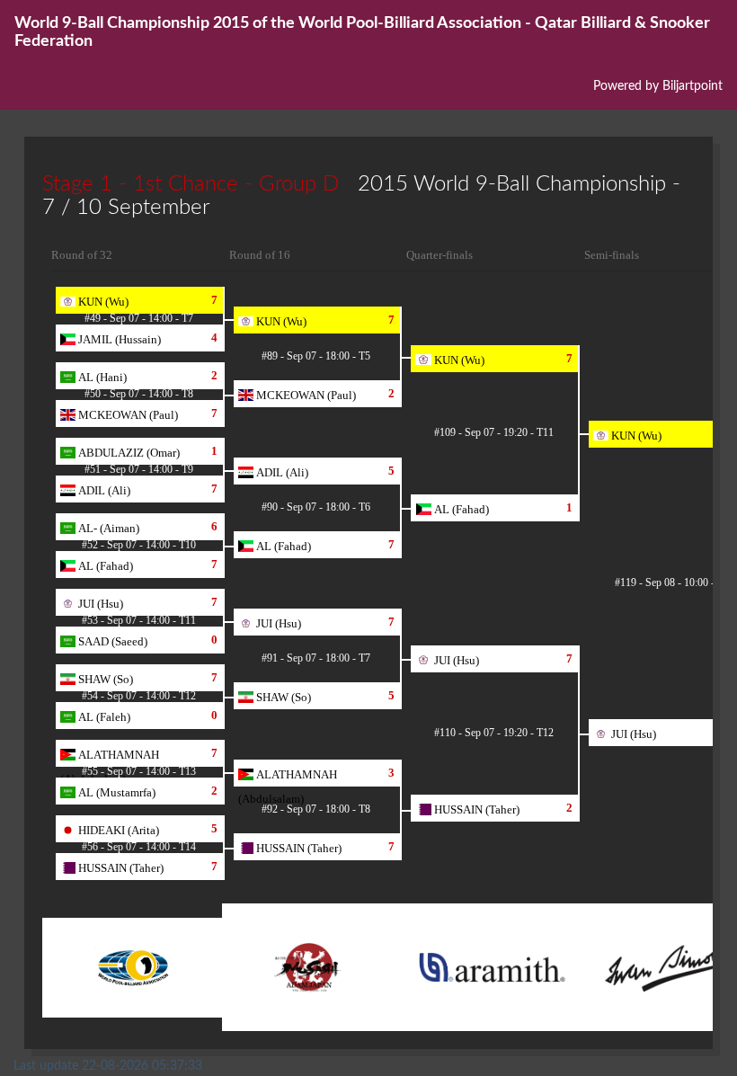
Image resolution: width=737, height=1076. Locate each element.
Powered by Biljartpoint (658, 86)
